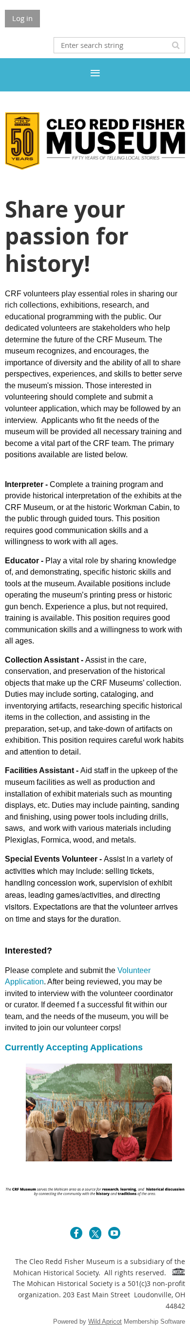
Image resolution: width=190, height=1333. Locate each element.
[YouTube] (114, 1233)
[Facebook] (76, 1233)
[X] (95, 1233)
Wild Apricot (105, 1321)
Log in (22, 18)
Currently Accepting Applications (74, 1047)
